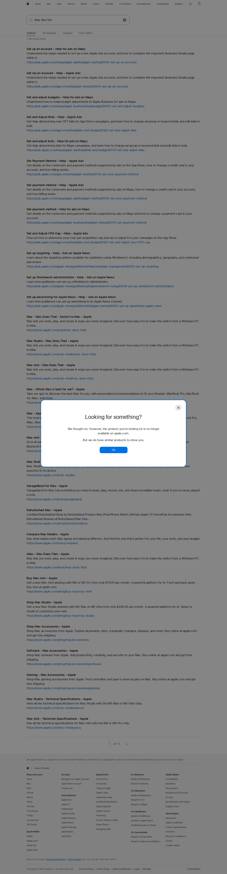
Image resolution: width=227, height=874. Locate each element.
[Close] (178, 408)
